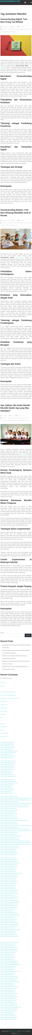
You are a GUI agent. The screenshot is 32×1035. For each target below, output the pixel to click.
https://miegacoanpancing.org (8, 1019)
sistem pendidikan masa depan (23, 420)
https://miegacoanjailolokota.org (8, 912)
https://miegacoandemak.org (7, 917)
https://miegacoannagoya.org (23, 844)
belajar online (11, 29)
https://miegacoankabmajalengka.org (9, 981)
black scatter (3, 708)
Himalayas (22, 1031)
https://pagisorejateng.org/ (7, 767)
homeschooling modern (18, 222)
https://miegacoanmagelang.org (8, 947)
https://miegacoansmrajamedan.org (9, 936)
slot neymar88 (23, 454)
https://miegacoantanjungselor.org (9, 837)
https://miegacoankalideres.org (23, 825)
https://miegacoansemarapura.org (9, 978)
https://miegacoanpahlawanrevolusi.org (10, 929)
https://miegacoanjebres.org (7, 956)
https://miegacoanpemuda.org (23, 798)
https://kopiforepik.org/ (6, 771)
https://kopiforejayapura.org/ (7, 747)
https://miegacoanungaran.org (8, 973)
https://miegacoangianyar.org (24, 842)
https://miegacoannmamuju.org (8, 880)
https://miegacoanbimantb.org (8, 878)
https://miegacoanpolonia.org (7, 944)
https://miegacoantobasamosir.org (9, 893)
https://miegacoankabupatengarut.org (10, 971)
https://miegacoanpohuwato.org (8, 861)
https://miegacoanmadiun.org (7, 933)
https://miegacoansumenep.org (8, 1010)
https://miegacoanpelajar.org (7, 957)
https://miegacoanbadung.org (7, 887)
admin (14, 26)
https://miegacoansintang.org (22, 800)
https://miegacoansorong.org (22, 841)
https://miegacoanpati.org (7, 1012)
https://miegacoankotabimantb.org (9, 818)
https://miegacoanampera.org (8, 812)
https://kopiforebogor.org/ (7, 788)
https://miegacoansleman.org (7, 844)
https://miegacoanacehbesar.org (8, 890)
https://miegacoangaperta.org (8, 849)
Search (2, 632)
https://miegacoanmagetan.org (8, 885)
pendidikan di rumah (4, 225)
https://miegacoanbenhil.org (7, 820)
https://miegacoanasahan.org (7, 898)
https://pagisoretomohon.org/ (7, 762)
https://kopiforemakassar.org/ (7, 776)
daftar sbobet (20, 257)
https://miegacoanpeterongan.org (9, 949)
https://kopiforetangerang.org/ (8, 752)
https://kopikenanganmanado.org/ (8, 783)
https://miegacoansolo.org (7, 954)
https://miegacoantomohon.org (8, 1000)
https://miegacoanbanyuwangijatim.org (10, 1007)
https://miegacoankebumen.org (8, 980)
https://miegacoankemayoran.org (8, 817)
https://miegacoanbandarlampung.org (9, 839)
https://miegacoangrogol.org (7, 825)
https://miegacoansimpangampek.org (9, 902)
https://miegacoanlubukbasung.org (9, 832)
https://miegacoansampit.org (7, 968)
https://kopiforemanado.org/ (7, 789)
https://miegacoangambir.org (7, 995)
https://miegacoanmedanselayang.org (10, 847)
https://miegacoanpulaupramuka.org (9, 801)
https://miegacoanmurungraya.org (9, 876)
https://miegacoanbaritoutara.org (8, 905)
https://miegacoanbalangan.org (8, 1015)
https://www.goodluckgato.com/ (8, 695)
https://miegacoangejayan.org (8, 798)
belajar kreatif (11, 222)
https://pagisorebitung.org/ (7, 764)
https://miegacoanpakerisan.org (8, 931)
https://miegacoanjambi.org (7, 841)
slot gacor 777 (4, 704)
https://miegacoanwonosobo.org (8, 810)
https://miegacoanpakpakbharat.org (9, 916)
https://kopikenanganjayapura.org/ (9, 751)
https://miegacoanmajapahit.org (8, 854)
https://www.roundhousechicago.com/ (10, 698)
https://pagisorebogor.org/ (7, 779)
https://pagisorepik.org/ (6, 754)
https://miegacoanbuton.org (7, 895)
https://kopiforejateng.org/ (7, 744)
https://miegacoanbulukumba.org (8, 866)
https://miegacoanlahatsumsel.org (9, 1009)
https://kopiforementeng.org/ (7, 769)
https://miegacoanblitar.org (7, 974)
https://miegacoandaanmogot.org (8, 986)
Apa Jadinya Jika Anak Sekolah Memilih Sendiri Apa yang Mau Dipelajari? (15, 408)
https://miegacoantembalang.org (8, 853)
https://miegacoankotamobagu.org (9, 875)
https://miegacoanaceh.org (7, 806)
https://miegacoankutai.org (7, 910)
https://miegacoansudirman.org (8, 988)
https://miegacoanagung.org (7, 805)
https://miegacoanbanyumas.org (8, 864)
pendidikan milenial (4, 31)
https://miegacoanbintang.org (7, 868)
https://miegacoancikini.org (22, 820)
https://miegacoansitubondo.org (8, 1005)
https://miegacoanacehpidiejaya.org (9, 914)
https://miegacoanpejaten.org (7, 991)
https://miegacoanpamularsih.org (8, 950)
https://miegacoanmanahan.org (8, 857)
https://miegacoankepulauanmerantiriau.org (11, 873)
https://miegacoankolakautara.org (22, 830)
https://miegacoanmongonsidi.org (9, 846)
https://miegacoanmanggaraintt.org (9, 881)
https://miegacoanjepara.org (7, 969)
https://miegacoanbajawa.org (7, 871)
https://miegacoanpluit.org (7, 830)
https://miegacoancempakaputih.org (9, 924)
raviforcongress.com (10, 1)
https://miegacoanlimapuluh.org (8, 921)
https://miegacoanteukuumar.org (8, 1017)
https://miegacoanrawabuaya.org (8, 822)
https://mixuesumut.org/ (6, 793)
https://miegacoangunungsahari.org (9, 926)
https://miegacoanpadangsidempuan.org (10, 964)
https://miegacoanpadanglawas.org (9, 962)
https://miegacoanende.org (24, 803)
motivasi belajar (19, 418)
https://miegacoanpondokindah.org (9, 824)
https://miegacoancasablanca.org (8, 997)
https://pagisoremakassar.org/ (8, 756)
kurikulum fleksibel (27, 29)
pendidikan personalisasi (11, 420)
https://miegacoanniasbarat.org (8, 883)
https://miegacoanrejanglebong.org (9, 897)
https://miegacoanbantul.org (7, 1014)
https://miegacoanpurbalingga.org (9, 961)
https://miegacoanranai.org (21, 806)
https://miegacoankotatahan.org (8, 808)
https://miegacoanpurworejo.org (8, 907)
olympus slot (3, 701)
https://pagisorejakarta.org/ (7, 757)
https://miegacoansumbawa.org (8, 909)
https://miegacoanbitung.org (7, 1002)
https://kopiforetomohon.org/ (7, 774)
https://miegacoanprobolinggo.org (9, 976)
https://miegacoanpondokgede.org (9, 827)
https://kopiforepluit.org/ (6, 773)
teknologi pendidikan (13, 31)
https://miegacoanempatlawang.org (9, 900)
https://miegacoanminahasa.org (8, 842)
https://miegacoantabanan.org (8, 888)
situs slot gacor (4, 733)
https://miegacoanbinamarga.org (8, 813)
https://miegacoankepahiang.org (8, 1003)
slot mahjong (3, 726)
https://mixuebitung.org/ (6, 749)
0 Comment (21, 26)
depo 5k (2, 686)
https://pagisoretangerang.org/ (8, 781)
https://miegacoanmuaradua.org (8, 834)
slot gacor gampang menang (7, 692)
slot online (3, 714)
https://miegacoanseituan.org (7, 945)
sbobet (2, 730)
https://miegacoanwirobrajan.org (8, 851)
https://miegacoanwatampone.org (9, 904)
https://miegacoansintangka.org (8, 869)
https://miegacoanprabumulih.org (8, 803)
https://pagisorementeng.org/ (7, 761)
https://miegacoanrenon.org (7, 800)
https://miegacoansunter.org (7, 985)
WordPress (18, 1033)
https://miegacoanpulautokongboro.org (10, 863)
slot (1, 717)
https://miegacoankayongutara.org (9, 859)
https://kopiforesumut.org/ (7, 745)
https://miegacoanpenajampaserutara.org (10, 835)
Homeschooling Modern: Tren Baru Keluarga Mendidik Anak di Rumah (15, 213)
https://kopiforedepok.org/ (7, 784)
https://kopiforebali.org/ (6, 786)
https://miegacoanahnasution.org (8, 796)
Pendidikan (4, 29)
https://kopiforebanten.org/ (7, 742)
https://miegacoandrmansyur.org (8, 934)
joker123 (2, 723)
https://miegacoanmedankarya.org (9, 942)
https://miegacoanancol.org (7, 928)
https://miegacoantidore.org (22, 805)
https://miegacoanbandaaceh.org (8, 993)
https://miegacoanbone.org (7, 983)
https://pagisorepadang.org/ (7, 766)
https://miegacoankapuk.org (7, 990)
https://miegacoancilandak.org (8, 998)
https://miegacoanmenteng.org (8, 829)
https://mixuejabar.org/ (6, 791)
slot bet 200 (3, 682)
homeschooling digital (18, 29)
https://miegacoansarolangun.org (8, 919)
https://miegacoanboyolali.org (7, 966)
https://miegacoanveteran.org (7, 952)
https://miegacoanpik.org (23, 829)
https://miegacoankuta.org (7, 959)
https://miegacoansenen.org (7, 815)
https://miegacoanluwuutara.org (8, 892)
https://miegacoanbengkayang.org (9, 922)
